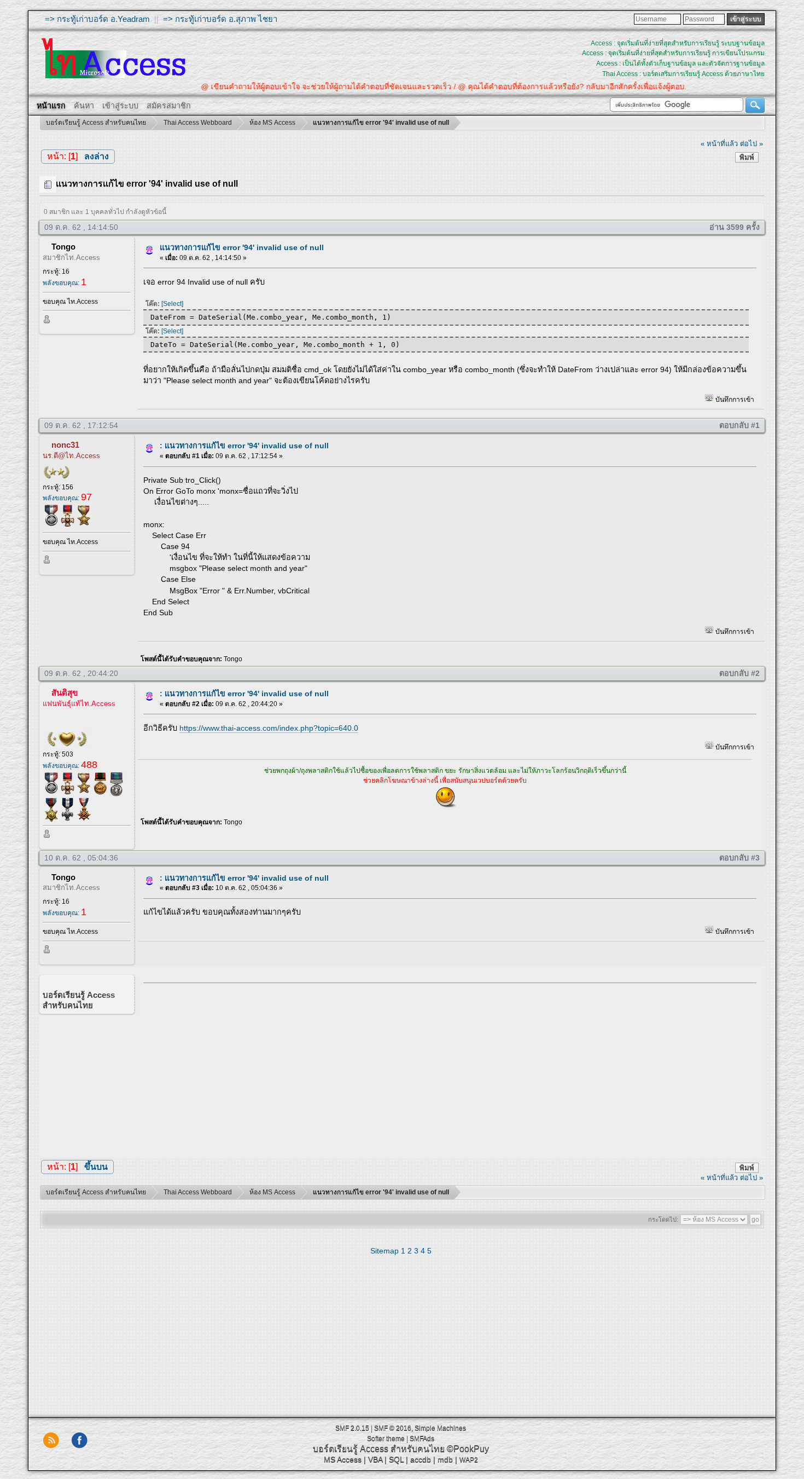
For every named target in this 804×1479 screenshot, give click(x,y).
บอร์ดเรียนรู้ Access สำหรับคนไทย (379, 1448)
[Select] (172, 304)
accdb (420, 1459)
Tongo (63, 246)
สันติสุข (64, 692)
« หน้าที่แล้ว (719, 144)
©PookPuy (468, 1448)
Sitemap (384, 1250)
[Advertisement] (446, 1068)
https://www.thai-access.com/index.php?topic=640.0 (268, 728)
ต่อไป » (751, 144)
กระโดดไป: (663, 1219)
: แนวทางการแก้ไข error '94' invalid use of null (244, 445)
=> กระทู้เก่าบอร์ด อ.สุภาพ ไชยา (220, 19)
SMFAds (422, 1438)
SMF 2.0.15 (352, 1428)
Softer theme (386, 1438)
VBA (375, 1459)
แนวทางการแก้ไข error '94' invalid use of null (242, 247)
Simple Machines (440, 1428)
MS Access (343, 1459)
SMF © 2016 (392, 1428)
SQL (396, 1459)
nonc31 (65, 444)
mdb (445, 1459)
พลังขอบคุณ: (64, 283)
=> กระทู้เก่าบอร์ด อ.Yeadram (97, 19)
